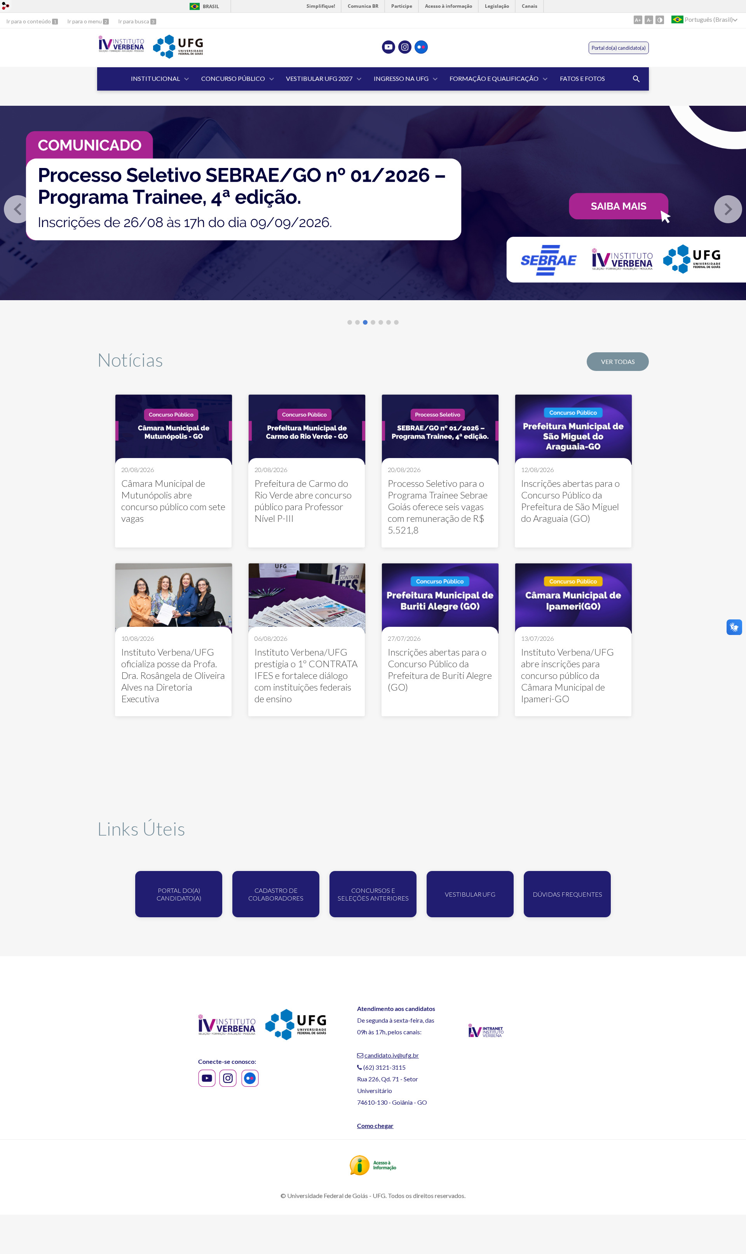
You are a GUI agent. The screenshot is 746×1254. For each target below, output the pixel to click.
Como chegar (375, 1125)
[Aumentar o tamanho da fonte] (638, 20)
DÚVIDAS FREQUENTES (567, 894)
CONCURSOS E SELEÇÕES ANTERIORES (373, 894)
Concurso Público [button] (233, 78)
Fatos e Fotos (582, 78)
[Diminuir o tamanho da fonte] (649, 20)
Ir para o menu (85, 21)
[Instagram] (404, 47)
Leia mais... (173, 470)
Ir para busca (134, 21)
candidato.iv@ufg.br (391, 1055)
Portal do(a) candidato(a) (619, 48)
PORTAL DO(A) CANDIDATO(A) (179, 894)
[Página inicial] (121, 50)
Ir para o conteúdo (29, 21)
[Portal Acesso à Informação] (373, 1172)
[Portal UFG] (178, 56)
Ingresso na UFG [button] (401, 78)
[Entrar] (6, 7)
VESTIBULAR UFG (470, 894)
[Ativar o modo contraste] (659, 20)
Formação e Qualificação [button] (494, 78)
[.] (373, 203)
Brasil (211, 6)
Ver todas (618, 361)
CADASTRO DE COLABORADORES (275, 894)
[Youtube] (388, 47)
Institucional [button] (155, 78)
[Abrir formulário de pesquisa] (636, 79)
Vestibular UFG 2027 (319, 78)
